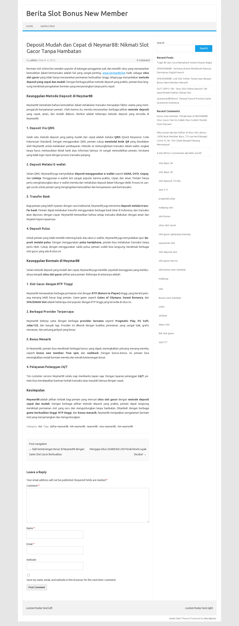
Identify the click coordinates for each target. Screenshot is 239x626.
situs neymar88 (107, 426)
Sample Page (48, 26)
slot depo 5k (166, 163)
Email (31, 544)
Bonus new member (170, 297)
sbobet (163, 315)
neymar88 (92, 426)
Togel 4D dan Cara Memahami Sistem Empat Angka (184, 62)
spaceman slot (167, 242)
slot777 (163, 342)
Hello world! (194, 153)
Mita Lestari (163, 132)
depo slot (164, 324)
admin (33, 60)
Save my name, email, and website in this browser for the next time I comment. (71, 579)
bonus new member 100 (170, 116)
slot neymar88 (125, 426)
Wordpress (210, 618)
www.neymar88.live (114, 72)
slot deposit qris (168, 251)
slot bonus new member (172, 269)
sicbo (162, 306)
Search (160, 42)
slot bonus (164, 216)
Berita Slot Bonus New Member (77, 13)
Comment (33, 485)
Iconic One (175, 618)
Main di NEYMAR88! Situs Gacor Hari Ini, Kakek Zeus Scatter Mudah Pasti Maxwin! (182, 120)
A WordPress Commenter (170, 153)
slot (40, 426)
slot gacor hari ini (168, 260)
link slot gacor (166, 333)
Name (31, 528)
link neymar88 (77, 426)
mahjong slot (166, 207)
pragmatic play (167, 198)
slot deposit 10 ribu (170, 180)
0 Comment (143, 60)
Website (31, 559)
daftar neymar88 (59, 426)
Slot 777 (163, 189)
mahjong (163, 278)
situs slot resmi (167, 225)
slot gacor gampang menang (174, 234)
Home (29, 26)
